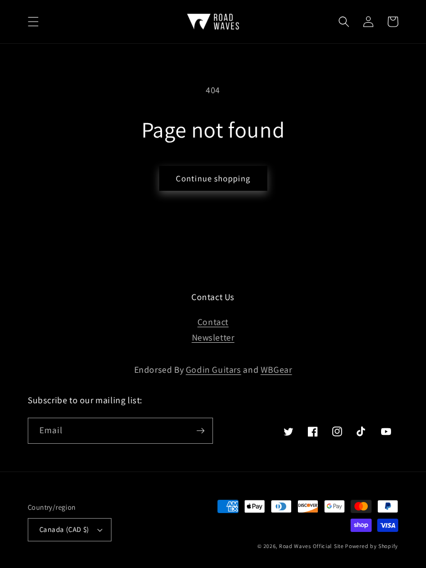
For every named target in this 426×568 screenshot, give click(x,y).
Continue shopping (213, 178)
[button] (33, 21)
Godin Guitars (213, 370)
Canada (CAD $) (64, 529)
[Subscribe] (200, 431)
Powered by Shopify (371, 546)
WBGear (276, 370)
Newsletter (213, 337)
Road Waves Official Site (311, 546)
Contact (213, 322)
